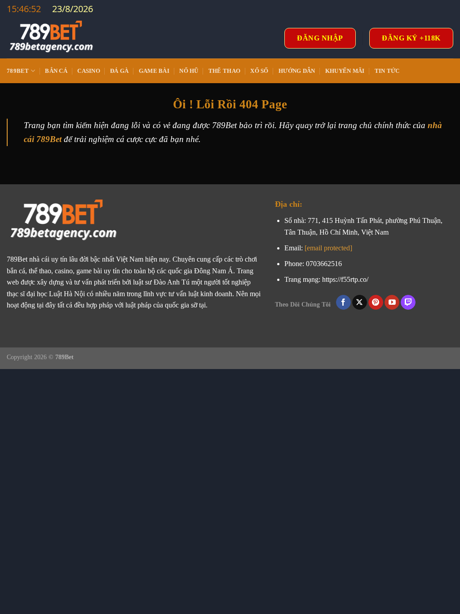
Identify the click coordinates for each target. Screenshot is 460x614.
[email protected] (328, 248)
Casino (88, 71)
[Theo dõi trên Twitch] (408, 302)
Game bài (154, 71)
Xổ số (259, 71)
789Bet (18, 71)
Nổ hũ (188, 71)
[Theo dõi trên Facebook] (343, 302)
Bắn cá (56, 71)
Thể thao (224, 71)
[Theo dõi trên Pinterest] (375, 302)
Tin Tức (387, 71)
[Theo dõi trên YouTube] (392, 302)
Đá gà (119, 71)
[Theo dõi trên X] (359, 302)
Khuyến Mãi (345, 71)
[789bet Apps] (52, 38)
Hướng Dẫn (297, 71)
